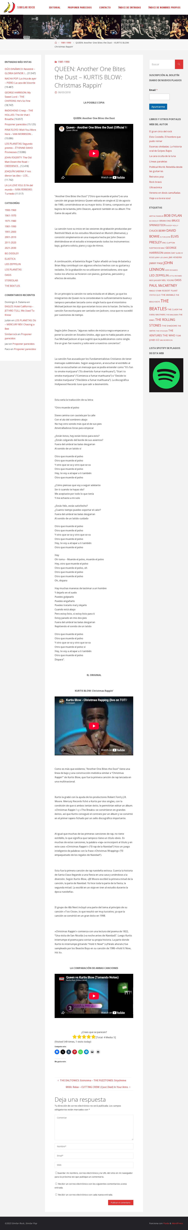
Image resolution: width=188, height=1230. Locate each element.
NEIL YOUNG (167, 280)
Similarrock (11, 334)
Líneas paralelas (158, 161)
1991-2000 (10, 231)
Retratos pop (156, 176)
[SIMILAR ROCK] (9, 7)
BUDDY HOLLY (172, 225)
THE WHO (168, 335)
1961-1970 (10, 215)
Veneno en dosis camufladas (164, 192)
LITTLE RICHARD (175, 276)
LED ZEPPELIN (13, 264)
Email (153, 90)
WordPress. (177, 1223)
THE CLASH (172, 309)
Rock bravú (155, 182)
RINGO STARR (155, 290)
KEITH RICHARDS (171, 270)
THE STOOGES (162, 331)
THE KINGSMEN (172, 315)
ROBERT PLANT (170, 290)
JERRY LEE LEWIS (161, 257)
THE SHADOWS (169, 325)
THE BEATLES (12, 285)
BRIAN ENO (165, 220)
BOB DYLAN (173, 215)
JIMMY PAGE (156, 263)
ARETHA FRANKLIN (156, 216)
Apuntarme (158, 106)
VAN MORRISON (166, 340)
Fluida (166, 1223)
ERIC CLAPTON (168, 242)
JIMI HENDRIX (175, 257)
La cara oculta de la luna (162, 156)
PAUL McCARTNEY (163, 285)
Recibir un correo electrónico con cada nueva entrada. (85, 1194)
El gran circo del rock (160, 131)
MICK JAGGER (155, 280)
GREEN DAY (169, 252)
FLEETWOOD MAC (157, 248)
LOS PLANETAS (13, 269)
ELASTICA (10, 258)
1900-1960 (10, 210)
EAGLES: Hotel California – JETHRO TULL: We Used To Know (19, 311)
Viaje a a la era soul (159, 198)
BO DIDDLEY (12, 253)
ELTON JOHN (165, 237)
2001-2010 (10, 237)
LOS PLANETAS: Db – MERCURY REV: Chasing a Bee (20, 324)
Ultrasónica (155, 187)
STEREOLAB (11, 280)
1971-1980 (10, 221)
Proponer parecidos (23, 343)
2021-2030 (10, 248)
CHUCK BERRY (157, 230)
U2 (157, 339)
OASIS (8, 275)
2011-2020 (10, 242)
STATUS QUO (155, 295)
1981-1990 (66, 42)
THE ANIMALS (168, 294)
